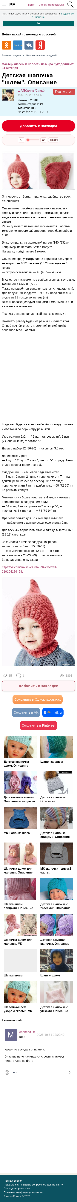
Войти (31, 4)
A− (21, 140)
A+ (43, 140)
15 (10, 675)
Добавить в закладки (38, 126)
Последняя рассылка (17, 1188)
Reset (54, 140)
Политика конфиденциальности (23, 1192)
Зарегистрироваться (51, 4)
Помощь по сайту (52, 1184)
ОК (38, 23)
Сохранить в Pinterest (38, 725)
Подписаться (64, 91)
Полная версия (13, 1180)
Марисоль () (27, 1032)
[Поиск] (70, 4)
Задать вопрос (32, 1184)
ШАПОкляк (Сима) (31, 90)
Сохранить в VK (26, 712)
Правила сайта (13, 1184)
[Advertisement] (38, 377)
